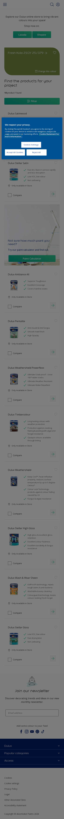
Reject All (36, 152)
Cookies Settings (31, 145)
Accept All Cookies (15, 152)
